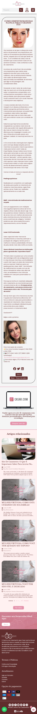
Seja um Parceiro (7, 675)
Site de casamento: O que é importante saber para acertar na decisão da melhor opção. (17, 464)
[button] (33, 10)
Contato (4, 679)
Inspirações (8, 591)
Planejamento (22, 469)
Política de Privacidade (9, 664)
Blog (4, 469)
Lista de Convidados (13, 469)
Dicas (19, 374)
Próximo (26, 600)
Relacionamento (9, 509)
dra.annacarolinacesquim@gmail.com (17, 357)
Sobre (4, 682)
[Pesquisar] (21, 10)
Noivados (14, 591)
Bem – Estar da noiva (18, 378)
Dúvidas (4, 677)
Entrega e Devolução (9, 666)
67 (22, 600)
